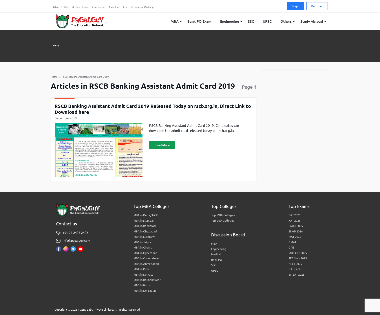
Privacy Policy (142, 7)
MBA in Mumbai (143, 220)
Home (56, 45)
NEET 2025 (295, 263)
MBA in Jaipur (142, 242)
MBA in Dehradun (144, 290)
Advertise (80, 7)
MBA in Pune (141, 269)
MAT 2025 (295, 236)
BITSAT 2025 (296, 274)
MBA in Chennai (143, 247)
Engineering (218, 249)
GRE (291, 247)
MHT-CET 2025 (298, 252)
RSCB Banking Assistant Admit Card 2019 (85, 76)
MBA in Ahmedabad (146, 263)
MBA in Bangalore (145, 225)
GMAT (292, 242)
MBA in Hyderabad (145, 252)
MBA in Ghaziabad (145, 231)
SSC (213, 265)
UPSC (214, 270)
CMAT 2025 (296, 225)
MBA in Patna (142, 285)
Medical (216, 254)
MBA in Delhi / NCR (145, 215)
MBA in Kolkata (143, 274)
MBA (214, 243)
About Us (60, 7)
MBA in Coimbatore (146, 258)
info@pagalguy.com (76, 240)
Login (296, 6)
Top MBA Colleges (223, 215)
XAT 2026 (294, 220)
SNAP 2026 (296, 231)
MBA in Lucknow (144, 236)
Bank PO (216, 259)
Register (317, 6)
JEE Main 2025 (298, 258)
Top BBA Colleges (222, 220)
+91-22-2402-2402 (75, 232)
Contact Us (118, 7)
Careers (98, 7)
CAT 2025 (294, 215)
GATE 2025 (295, 269)
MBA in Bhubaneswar (147, 279)
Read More (162, 145)
